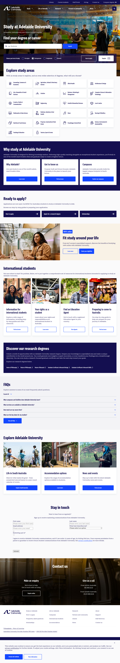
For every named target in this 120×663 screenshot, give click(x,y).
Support (98, 615)
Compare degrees (108, 2)
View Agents (74, 329)
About (97, 611)
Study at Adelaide (31, 611)
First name (16, 521)
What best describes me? (78, 526)
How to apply (88, 58)
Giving (86, 2)
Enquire (104, 58)
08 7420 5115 (88, 587)
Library (51, 2)
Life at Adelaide (54, 611)
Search (70, 46)
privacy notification (85, 540)
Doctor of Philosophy (12, 367)
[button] (114, 643)
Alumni (74, 618)
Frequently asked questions (34, 618)
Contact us (95, 2)
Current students (63, 2)
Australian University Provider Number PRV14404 (19, 631)
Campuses (52, 615)
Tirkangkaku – (14, 628)
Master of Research (39, 367)
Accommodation (54, 622)
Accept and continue (14, 657)
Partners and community (80, 615)
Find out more (60, 179)
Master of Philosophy (26, 367)
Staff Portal (76, 2)
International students (56, 618)
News (74, 622)
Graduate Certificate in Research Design (58, 367)
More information (32, 657)
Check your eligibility (86, 251)
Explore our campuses (98, 179)
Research (75, 611)
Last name (73, 521)
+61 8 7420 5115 (88, 594)
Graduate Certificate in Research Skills (81, 367)
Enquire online (31, 593)
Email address (18, 526)
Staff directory (100, 618)
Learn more (22, 179)
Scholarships (30, 622)
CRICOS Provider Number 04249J (46, 631)
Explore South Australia (22, 488)
